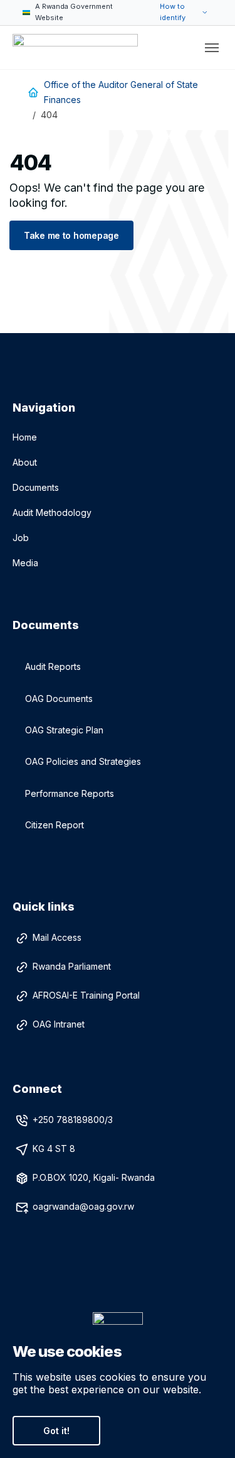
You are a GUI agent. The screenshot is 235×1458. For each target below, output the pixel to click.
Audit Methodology (52, 512)
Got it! (56, 1430)
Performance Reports (69, 793)
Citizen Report (54, 824)
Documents (36, 487)
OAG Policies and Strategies (83, 761)
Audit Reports (53, 666)
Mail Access (57, 937)
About (25, 462)
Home (25, 437)
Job (21, 537)
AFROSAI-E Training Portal (86, 995)
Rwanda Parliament (72, 966)
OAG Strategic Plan (64, 730)
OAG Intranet (59, 1024)
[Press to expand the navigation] (211, 47)
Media (25, 562)
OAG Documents (59, 698)
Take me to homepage (71, 235)
